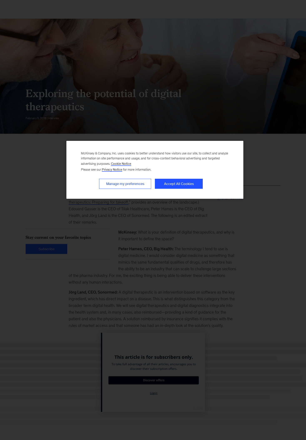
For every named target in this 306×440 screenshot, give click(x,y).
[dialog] (154, 170)
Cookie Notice (121, 163)
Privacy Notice (112, 169)
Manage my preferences (125, 184)
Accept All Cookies (179, 184)
